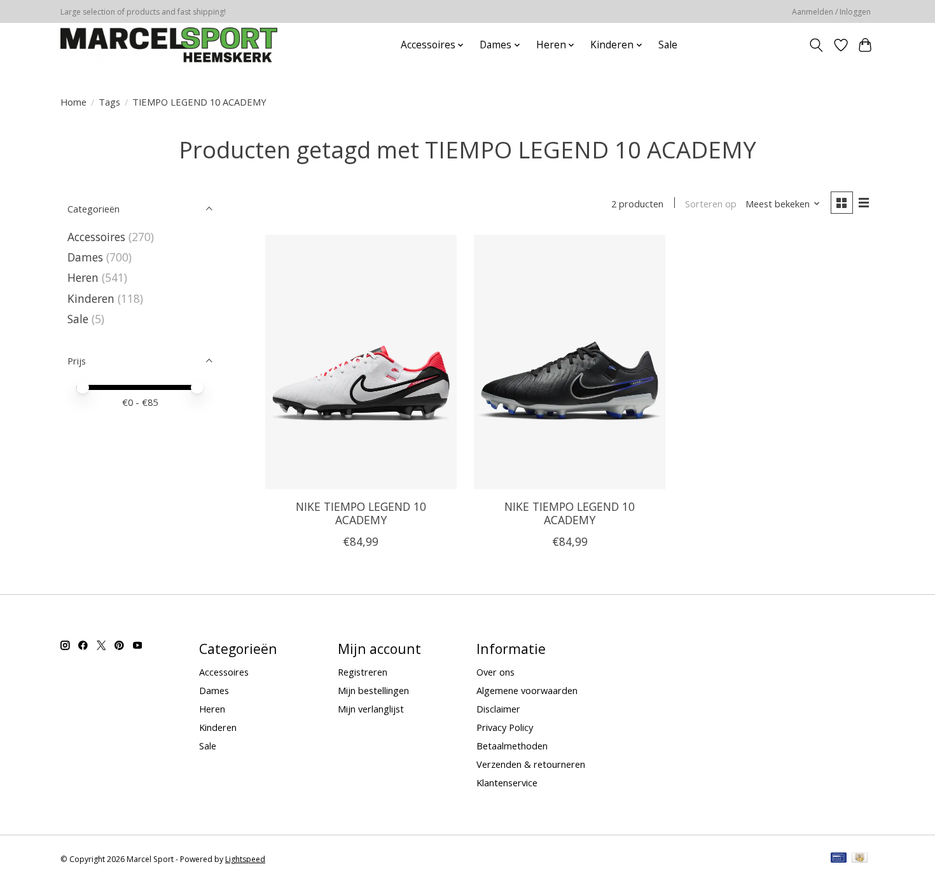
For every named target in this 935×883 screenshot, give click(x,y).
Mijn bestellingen (373, 690)
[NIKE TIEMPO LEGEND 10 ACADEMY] (361, 362)
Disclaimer (498, 708)
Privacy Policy (504, 727)
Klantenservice (506, 782)
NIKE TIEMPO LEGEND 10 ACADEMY (361, 513)
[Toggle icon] (816, 45)
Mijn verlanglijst (371, 708)
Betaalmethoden (512, 745)
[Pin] (839, 858)
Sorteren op (711, 203)
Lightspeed (245, 859)
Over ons (495, 671)
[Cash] (860, 858)
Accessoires (96, 236)
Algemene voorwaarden (527, 690)
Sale (667, 45)
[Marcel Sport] (168, 44)
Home (73, 101)
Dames (85, 257)
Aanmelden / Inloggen (831, 11)
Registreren (362, 671)
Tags (109, 101)
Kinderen (90, 298)
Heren (83, 277)
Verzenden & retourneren (530, 764)
